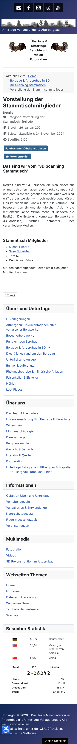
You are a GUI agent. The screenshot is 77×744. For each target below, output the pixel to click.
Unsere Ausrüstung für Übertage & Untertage (38, 419)
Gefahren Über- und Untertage (28, 495)
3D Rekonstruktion (17, 156)
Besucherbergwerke (20, 335)
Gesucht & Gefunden (20, 449)
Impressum (13, 591)
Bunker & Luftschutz (20, 365)
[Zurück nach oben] (70, 737)
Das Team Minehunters (22, 413)
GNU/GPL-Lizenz (52, 728)
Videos (11, 555)
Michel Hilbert (19, 247)
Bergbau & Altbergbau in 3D (26, 347)
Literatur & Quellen (19, 455)
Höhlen (11, 383)
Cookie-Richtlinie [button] (55, 740)
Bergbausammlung (19, 443)
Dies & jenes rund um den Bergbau (30, 353)
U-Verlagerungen (18, 319)
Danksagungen (16, 437)
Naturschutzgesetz (19, 513)
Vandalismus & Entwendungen (27, 507)
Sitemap (12, 615)
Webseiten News (18, 603)
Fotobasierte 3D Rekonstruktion (25, 148)
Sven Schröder (19, 251)
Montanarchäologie (19, 431)
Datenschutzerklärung (21, 597)
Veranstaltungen (17, 525)
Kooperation (14, 461)
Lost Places (14, 389)
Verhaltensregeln (18, 501)
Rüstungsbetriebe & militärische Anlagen (34, 371)
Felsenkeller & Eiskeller (22, 377)
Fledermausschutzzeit (21, 519)
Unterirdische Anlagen (21, 359)
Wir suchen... (15, 425)
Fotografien (14, 549)
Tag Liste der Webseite (22, 609)
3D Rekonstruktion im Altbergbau (29, 561)
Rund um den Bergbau (21, 341)
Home (10, 585)
